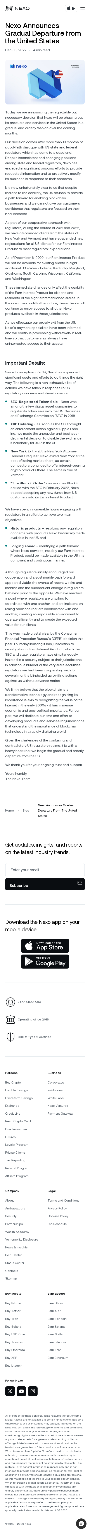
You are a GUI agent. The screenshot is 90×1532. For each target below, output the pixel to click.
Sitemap (11, 1278)
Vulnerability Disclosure (21, 1239)
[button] (81, 1523)
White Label (56, 1098)
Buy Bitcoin (13, 1303)
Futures (10, 1137)
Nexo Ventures (58, 1105)
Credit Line (12, 1113)
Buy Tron (11, 1318)
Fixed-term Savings (19, 1098)
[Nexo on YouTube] (21, 1391)
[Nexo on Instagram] (33, 1391)
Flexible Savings (16, 1090)
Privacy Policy (57, 1208)
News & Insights (16, 1247)
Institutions (55, 1090)
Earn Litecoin (57, 1342)
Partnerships (14, 1224)
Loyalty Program (16, 1144)
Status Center (14, 1263)
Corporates (56, 1082)
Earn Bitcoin (56, 1303)
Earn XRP (54, 1311)
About (9, 1200)
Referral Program (17, 1168)
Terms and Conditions (63, 1200)
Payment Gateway (60, 1113)
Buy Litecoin (13, 1365)
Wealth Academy (17, 1232)
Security (11, 1216)
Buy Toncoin (14, 1342)
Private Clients (15, 1152)
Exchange (12, 1105)
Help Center (13, 1255)
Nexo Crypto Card (18, 1121)
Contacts (11, 1271)
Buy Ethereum (15, 1350)
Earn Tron (55, 1350)
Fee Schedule (57, 1224)
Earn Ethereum (58, 1357)
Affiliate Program (17, 1176)
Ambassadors (15, 1208)
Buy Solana (13, 1326)
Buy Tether (13, 1311)
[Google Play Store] (45, 962)
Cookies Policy (58, 1216)
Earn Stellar (56, 1334)
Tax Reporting (15, 1160)
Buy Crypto (13, 1082)
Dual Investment (16, 1129)
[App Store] (45, 946)
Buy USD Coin (15, 1334)
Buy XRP (11, 1357)
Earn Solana (56, 1326)
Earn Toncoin (57, 1318)
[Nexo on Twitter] (10, 1391)
